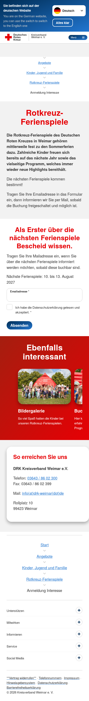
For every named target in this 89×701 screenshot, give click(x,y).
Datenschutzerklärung (52, 682)
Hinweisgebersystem (21, 682)
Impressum (71, 677)
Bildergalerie (31, 411)
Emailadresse (19, 291)
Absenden (19, 325)
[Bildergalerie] (44, 386)
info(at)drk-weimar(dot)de (43, 493)
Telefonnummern (50, 677)
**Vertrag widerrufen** (21, 677)
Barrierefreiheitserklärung (24, 687)
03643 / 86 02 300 (42, 478)
